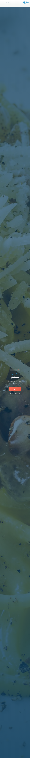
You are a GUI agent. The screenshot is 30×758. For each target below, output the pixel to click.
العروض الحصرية (14, 393)
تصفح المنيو (14, 389)
